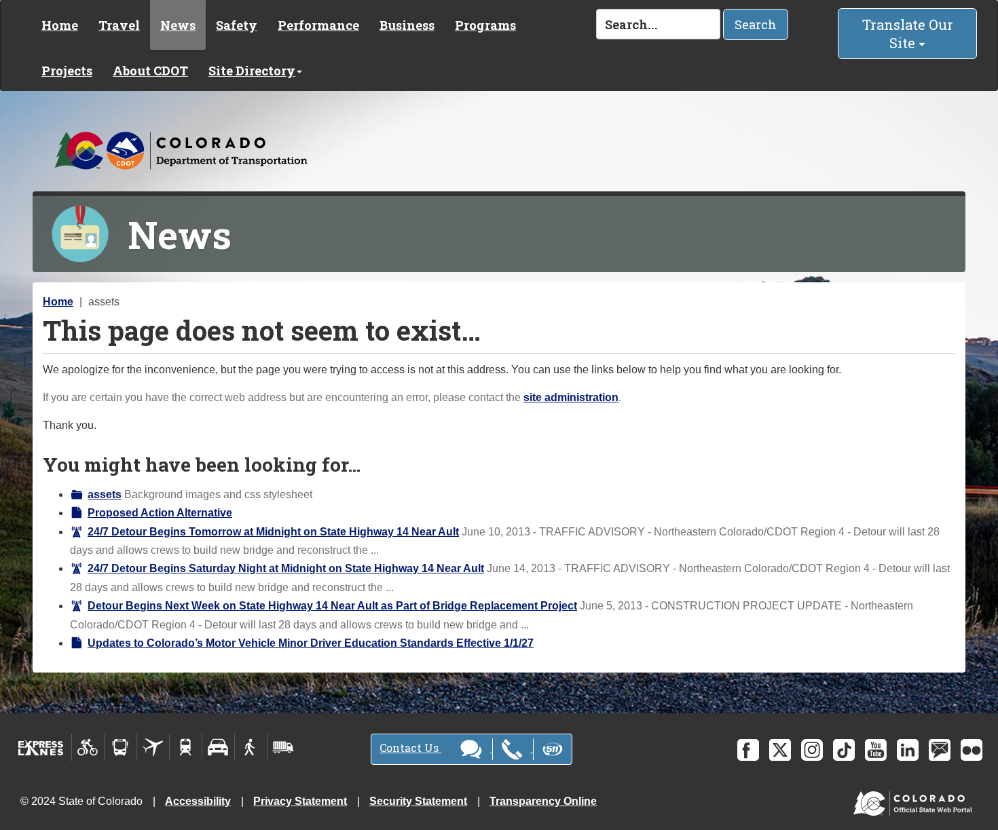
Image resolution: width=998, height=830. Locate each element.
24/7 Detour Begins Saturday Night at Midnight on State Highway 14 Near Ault (286, 568)
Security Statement (418, 801)
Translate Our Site (907, 34)
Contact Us (410, 747)
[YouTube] (876, 750)
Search (756, 24)
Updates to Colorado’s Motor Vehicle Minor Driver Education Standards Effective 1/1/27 (311, 643)
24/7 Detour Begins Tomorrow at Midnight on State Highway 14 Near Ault (273, 531)
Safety (236, 25)
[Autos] (218, 747)
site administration (570, 397)
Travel (119, 25)
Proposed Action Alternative (160, 512)
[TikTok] (844, 750)
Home (59, 25)
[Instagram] (812, 750)
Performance (318, 25)
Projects (66, 70)
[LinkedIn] (907, 750)
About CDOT (150, 70)
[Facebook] (748, 750)
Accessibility (198, 801)
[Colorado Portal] (915, 800)
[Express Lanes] (41, 747)
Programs (485, 25)
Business (407, 25)
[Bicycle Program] (88, 747)
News (178, 25)
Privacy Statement (300, 801)
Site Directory (251, 70)
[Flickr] (971, 750)
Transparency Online (543, 801)
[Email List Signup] (939, 750)
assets (105, 494)
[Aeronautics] (153, 747)
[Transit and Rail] (120, 747)
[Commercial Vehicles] (283, 747)
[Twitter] (780, 750)
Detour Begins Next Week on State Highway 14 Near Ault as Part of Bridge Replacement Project (332, 605)
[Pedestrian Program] (250, 747)
